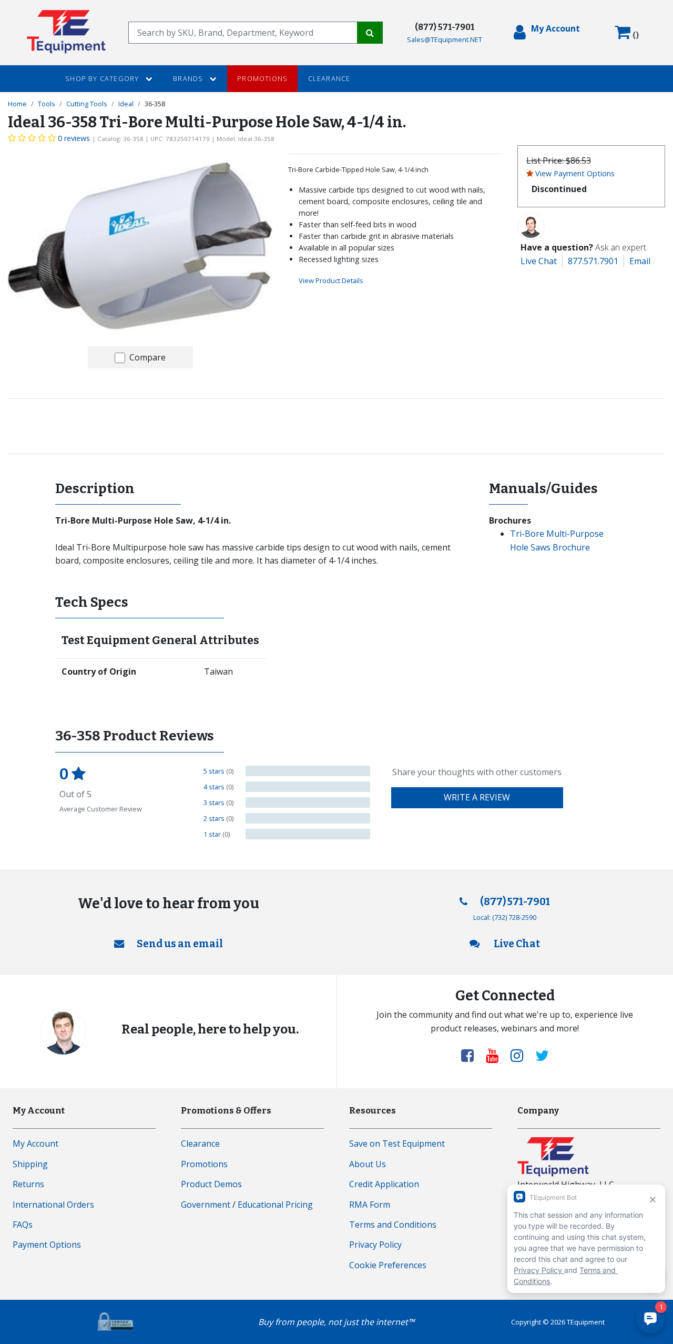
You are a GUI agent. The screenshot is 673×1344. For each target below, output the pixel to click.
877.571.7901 (593, 261)
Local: (504, 917)
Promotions (262, 78)
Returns (28, 1184)
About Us (367, 1164)
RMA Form (369, 1204)
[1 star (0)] (308, 834)
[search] (243, 33)
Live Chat (539, 261)
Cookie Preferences (387, 1265)
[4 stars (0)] (308, 786)
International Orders (53, 1204)
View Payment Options (575, 173)
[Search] (370, 33)
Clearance (329, 78)
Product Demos (211, 1184)
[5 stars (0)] (308, 771)
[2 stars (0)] (308, 818)
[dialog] (547, 33)
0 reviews (74, 138)
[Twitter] (542, 1055)
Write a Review (477, 797)
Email (639, 261)
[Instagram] (521, 1055)
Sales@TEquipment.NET (444, 39)
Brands (189, 78)
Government (205, 1204)
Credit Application (384, 1184)
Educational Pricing (275, 1204)
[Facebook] (471, 1055)
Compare (147, 357)
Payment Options (47, 1244)
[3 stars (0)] (308, 802)
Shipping (30, 1164)
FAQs (23, 1224)
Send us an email (180, 944)
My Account (35, 1143)
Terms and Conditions (392, 1224)
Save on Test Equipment (397, 1143)
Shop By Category (103, 78)
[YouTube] (496, 1055)
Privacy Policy (375, 1244)
